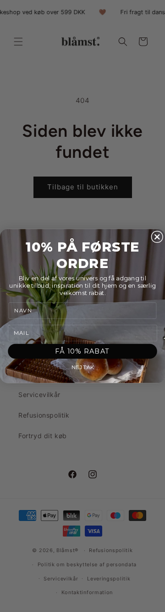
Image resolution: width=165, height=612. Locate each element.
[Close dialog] (157, 236)
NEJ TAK (83, 368)
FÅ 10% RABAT (82, 351)
